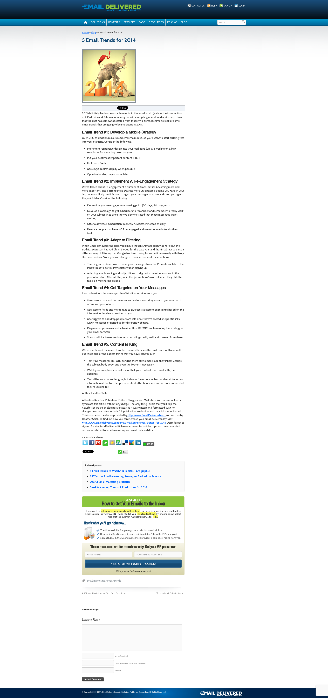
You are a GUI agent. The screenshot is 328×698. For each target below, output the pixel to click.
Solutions (98, 22)
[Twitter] (85, 442)
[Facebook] (91, 442)
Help (214, 6)
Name (121, 656)
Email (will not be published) (130, 663)
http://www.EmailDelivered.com (146, 415)
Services (129, 22)
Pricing (172, 22)
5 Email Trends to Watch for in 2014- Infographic (120, 471)
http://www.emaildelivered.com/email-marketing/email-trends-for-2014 (124, 422)
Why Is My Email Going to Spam (169, 593)
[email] (98, 442)
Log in (241, 6)
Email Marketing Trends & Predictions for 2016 (118, 487)
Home (85, 32)
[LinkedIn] (138, 442)
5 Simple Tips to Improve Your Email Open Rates (105, 593)
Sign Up (227, 6)
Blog (184, 22)
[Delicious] (125, 442)
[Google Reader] (131, 442)
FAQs (142, 22)
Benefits (114, 22)
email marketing (95, 580)
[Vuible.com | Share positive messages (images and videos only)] (105, 444)
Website (118, 670)
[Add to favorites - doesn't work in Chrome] (112, 442)
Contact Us (198, 6)
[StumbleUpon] (118, 442)
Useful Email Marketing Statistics (110, 481)
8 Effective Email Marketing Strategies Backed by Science (125, 476)
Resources (156, 22)
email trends (113, 580)
